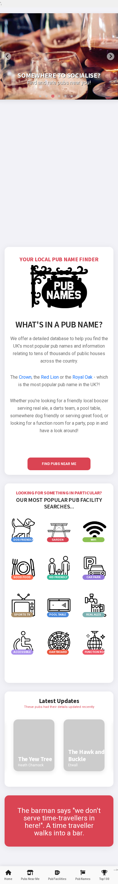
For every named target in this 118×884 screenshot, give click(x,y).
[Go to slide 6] (71, 96)
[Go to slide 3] (52, 96)
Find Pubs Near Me (59, 464)
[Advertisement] (59, 184)
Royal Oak (82, 377)
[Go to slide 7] (78, 96)
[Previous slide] (7, 56)
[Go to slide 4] (59, 96)
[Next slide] (110, 56)
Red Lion (50, 377)
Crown (25, 377)
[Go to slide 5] (65, 96)
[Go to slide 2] (46, 96)
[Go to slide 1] (40, 96)
